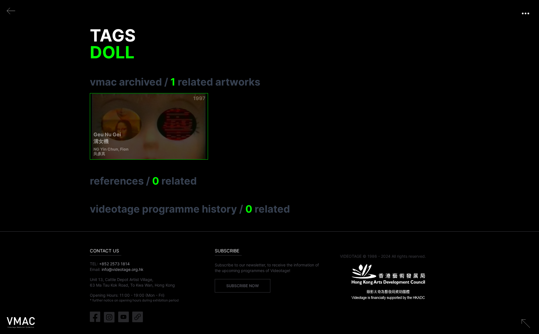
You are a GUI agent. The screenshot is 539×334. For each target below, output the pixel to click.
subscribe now (242, 285)
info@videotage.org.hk (122, 269)
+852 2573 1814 (114, 263)
